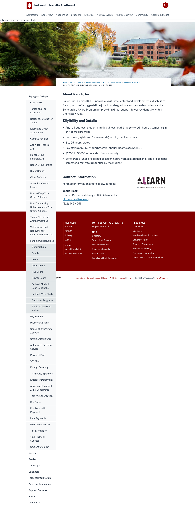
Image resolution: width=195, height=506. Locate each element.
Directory (96, 236)
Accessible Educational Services (148, 257)
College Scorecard (94, 278)
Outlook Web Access (75, 253)
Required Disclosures (143, 244)
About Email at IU (73, 249)
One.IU (68, 231)
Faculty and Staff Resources (105, 258)
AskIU (68, 240)
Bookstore (137, 231)
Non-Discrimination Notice (145, 235)
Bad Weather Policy (142, 248)
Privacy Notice (119, 278)
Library (68, 235)
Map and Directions (101, 244)
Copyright (130, 278)
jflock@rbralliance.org (76, 199)
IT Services (138, 226)
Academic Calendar (101, 249)
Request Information (101, 226)
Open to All (107, 278)
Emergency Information (144, 253)
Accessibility (81, 278)
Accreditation (98, 253)
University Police (140, 240)
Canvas (68, 226)
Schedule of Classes (101, 240)
